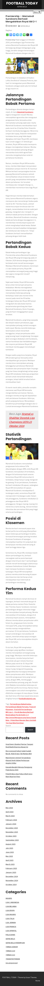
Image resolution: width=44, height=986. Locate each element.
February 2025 (11, 868)
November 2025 (12, 832)
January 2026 (11, 824)
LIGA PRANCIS (11, 926)
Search (8, 725)
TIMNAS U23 (10, 955)
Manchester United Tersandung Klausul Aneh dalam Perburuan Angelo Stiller (18, 760)
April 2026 (9, 812)
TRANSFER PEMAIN (13, 959)
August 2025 (10, 844)
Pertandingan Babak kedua (20, 704)
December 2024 (12, 876)
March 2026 (10, 816)
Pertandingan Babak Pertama (17, 707)
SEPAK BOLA (25, 26)
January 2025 (11, 872)
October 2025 (11, 836)
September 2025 (12, 840)
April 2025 (9, 860)
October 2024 (11, 884)
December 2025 (12, 828)
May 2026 (9, 808)
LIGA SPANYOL (11, 930)
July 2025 (9, 848)
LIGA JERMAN (11, 922)
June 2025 (10, 852)
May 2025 (9, 856)
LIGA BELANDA (11, 906)
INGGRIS (9, 898)
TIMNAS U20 (10, 951)
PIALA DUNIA (10, 934)
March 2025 (10, 864)
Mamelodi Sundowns (25, 112)
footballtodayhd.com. (27, 698)
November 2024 (12, 880)
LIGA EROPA (10, 910)
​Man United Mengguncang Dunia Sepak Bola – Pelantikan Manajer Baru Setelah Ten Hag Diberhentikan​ (21, 720)
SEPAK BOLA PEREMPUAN (15, 943)
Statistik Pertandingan (23, 709)
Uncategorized (11, 963)
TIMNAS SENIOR (12, 947)
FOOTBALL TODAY (22, 3)
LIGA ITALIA (10, 918)
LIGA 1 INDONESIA (12, 902)
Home (37, 980)
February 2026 (11, 820)
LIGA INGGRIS (11, 914)
